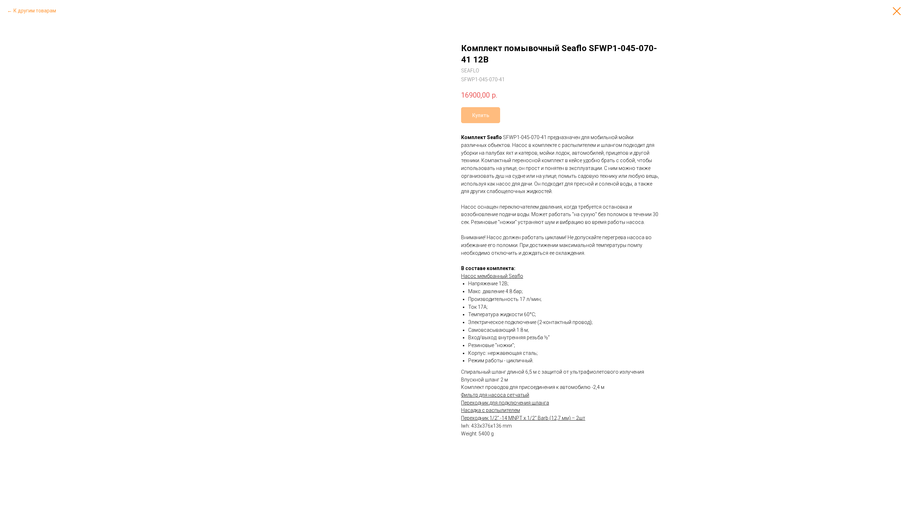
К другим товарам (34, 10)
